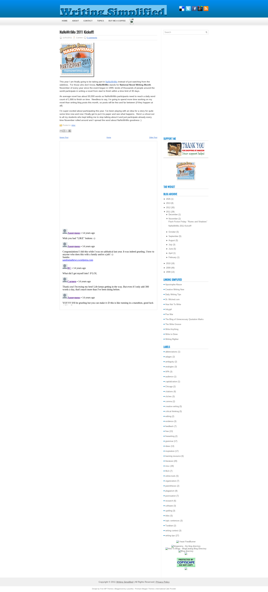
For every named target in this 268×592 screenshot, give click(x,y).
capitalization (171, 381)
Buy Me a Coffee (117, 21)
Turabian (169, 525)
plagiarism (169, 491)
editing (168, 416)
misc (73, 125)
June (171, 249)
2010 (168, 263)
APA (167, 371)
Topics (100, 21)
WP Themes (108, 589)
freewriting (169, 436)
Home (64, 21)
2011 (168, 212)
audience (169, 376)
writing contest (171, 530)
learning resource (173, 456)
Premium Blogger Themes (144, 589)
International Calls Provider (166, 589)
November (173, 219)
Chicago (169, 386)
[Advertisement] (175, 86)
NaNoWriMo (111, 81)
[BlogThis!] (63, 130)
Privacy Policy (163, 582)
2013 (168, 203)
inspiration (169, 451)
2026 (168, 199)
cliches (168, 396)
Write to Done (171, 334)
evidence (169, 421)
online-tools (170, 476)
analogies (169, 366)
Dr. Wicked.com (172, 299)
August (172, 240)
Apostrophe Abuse (173, 284)
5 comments (92, 38)
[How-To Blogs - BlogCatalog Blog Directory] (185, 548)
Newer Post (64, 137)
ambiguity (169, 362)
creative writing (172, 406)
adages (168, 357)
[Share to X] (66, 130)
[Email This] (61, 130)
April (171, 253)
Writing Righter (172, 339)
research (169, 501)
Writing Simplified (124, 582)
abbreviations (171, 352)
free (167, 431)
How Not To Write (173, 304)
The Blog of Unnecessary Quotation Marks (184, 319)
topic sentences (172, 520)
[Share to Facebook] (69, 130)
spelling (168, 511)
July (170, 244)
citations (169, 391)
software (169, 506)
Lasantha (129, 589)
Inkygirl (168, 309)
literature (169, 461)
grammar (169, 441)
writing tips (170, 535)
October (172, 232)
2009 (168, 268)
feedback (169, 426)
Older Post (153, 137)
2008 (168, 272)
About (75, 21)
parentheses (170, 486)
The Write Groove (173, 324)
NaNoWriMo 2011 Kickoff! (77, 32)
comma (168, 401)
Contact (87, 21)
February (172, 257)
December (173, 214)
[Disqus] (108, 184)
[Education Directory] (186, 551)
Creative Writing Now (174, 289)
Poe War (169, 314)
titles (167, 516)
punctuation (170, 496)
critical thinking (172, 411)
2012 (168, 207)
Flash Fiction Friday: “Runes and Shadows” (187, 221)
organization (170, 481)
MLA (167, 471)
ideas (167, 446)
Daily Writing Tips (173, 294)
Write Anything (171, 329)
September (173, 236)
